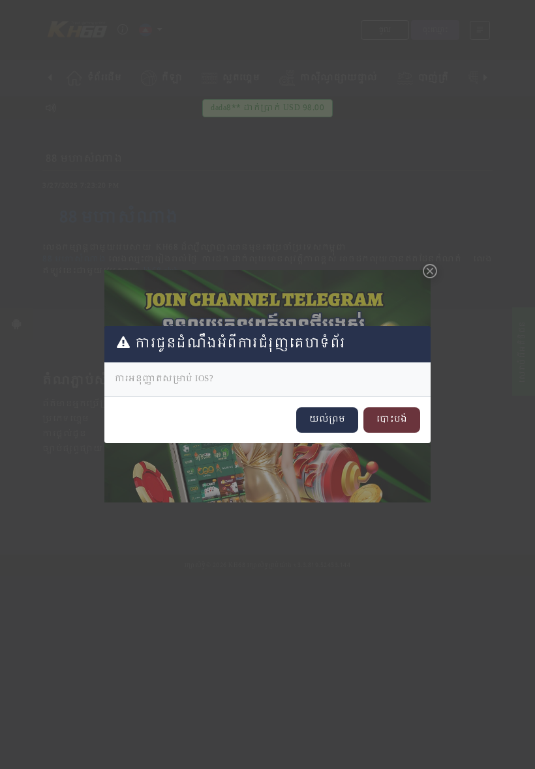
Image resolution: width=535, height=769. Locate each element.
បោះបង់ (391, 420)
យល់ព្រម (327, 420)
